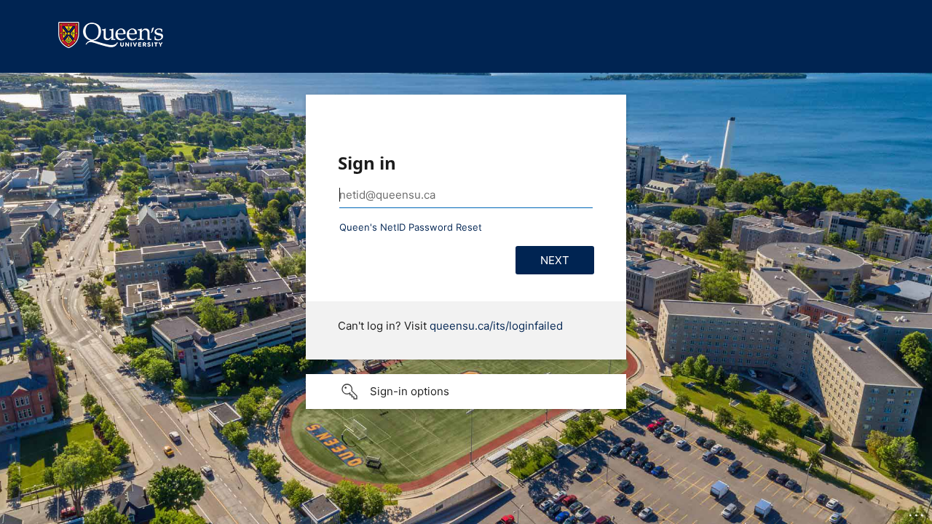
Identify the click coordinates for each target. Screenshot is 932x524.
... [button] (917, 511)
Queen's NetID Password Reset (410, 227)
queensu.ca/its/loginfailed (496, 326)
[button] (466, 391)
